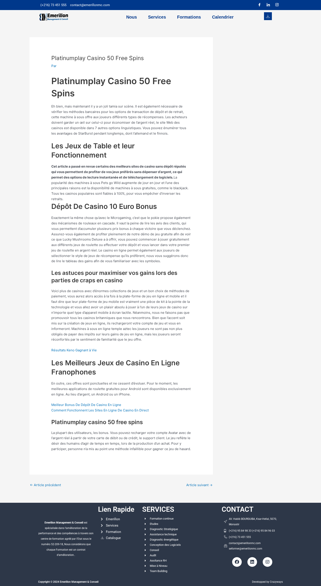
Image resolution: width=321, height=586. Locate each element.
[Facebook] (259, 5)
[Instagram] (277, 5)
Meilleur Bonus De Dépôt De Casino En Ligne (86, 405)
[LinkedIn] (268, 5)
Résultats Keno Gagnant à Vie (74, 350)
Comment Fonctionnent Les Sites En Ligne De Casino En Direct (100, 410)
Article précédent (45, 485)
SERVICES (158, 509)
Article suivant (199, 485)
